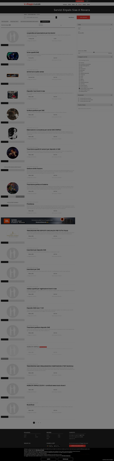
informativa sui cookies (40, 450)
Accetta (48, 459)
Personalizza (65, 459)
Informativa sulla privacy (66, 455)
